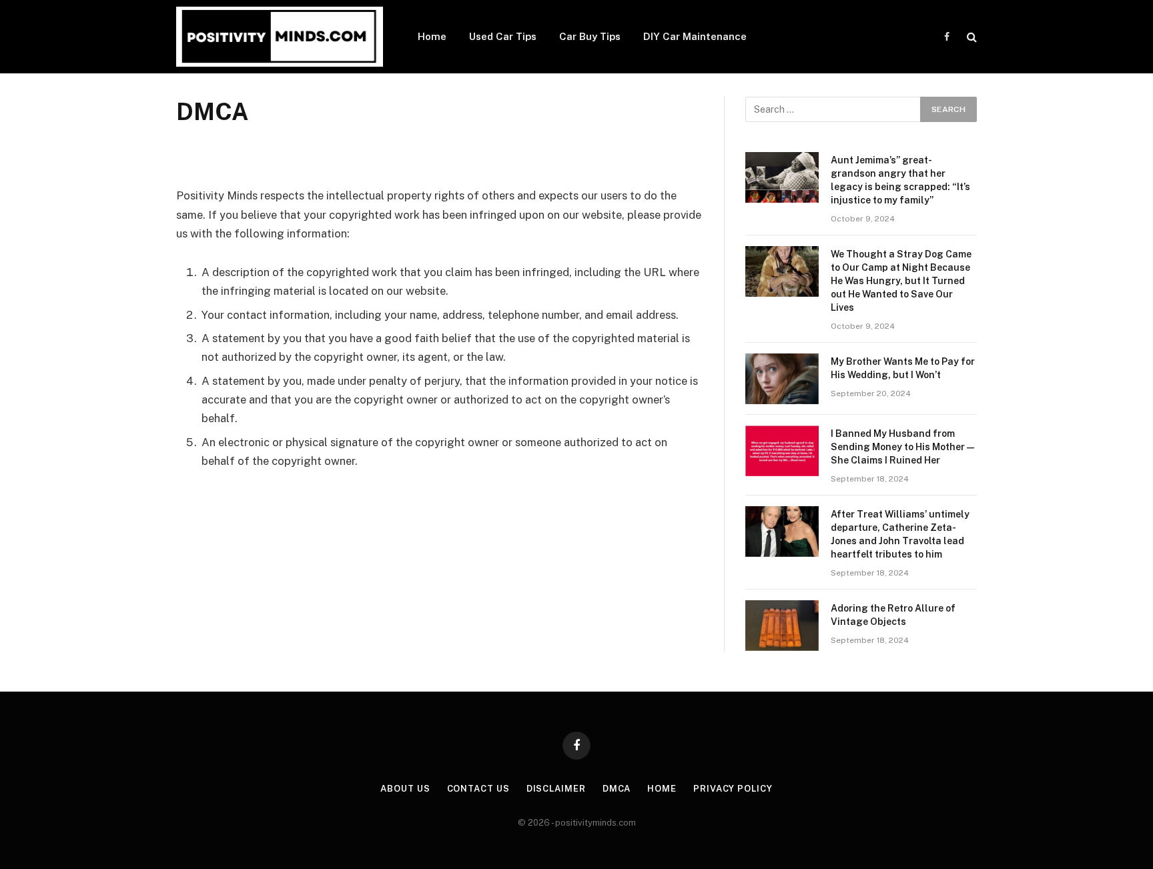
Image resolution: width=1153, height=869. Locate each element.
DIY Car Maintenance (695, 36)
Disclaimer (556, 789)
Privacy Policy (733, 789)
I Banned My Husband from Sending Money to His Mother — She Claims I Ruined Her (902, 447)
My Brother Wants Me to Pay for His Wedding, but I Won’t (903, 368)
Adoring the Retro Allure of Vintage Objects (893, 615)
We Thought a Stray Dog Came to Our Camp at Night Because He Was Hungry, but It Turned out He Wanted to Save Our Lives (901, 281)
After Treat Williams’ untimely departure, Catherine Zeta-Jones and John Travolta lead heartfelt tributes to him (900, 534)
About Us (405, 789)
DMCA (617, 789)
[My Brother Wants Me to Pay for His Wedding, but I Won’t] (782, 378)
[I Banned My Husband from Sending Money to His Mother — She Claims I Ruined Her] (782, 450)
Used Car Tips (502, 36)
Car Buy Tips (590, 36)
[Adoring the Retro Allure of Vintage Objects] (782, 625)
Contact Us (478, 789)
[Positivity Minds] (279, 36)
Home (432, 36)
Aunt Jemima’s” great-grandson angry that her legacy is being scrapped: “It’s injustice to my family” (900, 180)
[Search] (970, 37)
